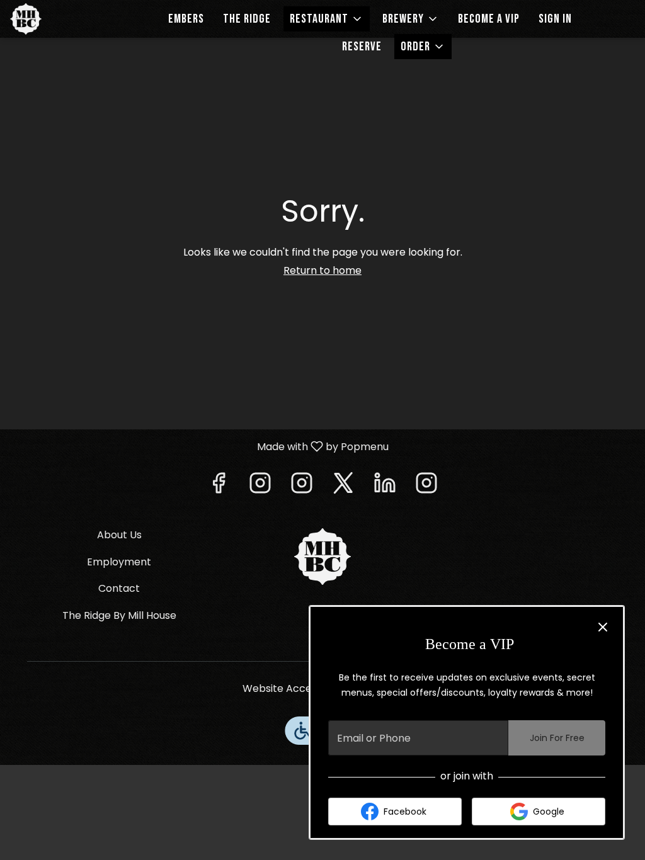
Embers (186, 18)
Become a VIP (489, 18)
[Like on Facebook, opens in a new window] (218, 486)
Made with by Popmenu (199, 446)
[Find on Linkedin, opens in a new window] (385, 486)
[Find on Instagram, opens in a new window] (260, 486)
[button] (326, 18)
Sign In (555, 18)
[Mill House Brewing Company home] (66, 19)
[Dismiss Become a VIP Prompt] (603, 627)
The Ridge (247, 18)
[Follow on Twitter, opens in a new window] (343, 486)
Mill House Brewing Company (322, 556)
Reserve (362, 46)
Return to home (322, 270)
